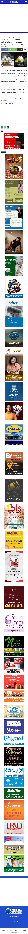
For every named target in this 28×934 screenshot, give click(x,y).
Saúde (8, 930)
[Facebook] (2, 127)
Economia (24, 930)
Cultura (15, 930)
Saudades (3, 930)
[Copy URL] (11, 127)
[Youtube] (17, 921)
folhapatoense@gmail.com (16, 919)
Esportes (19, 930)
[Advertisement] (14, 18)
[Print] (8, 127)
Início (1, 33)
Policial (5, 33)
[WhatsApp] (5, 127)
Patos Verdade (10, 103)
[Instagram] (14, 921)
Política (11, 930)
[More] (25, 49)
